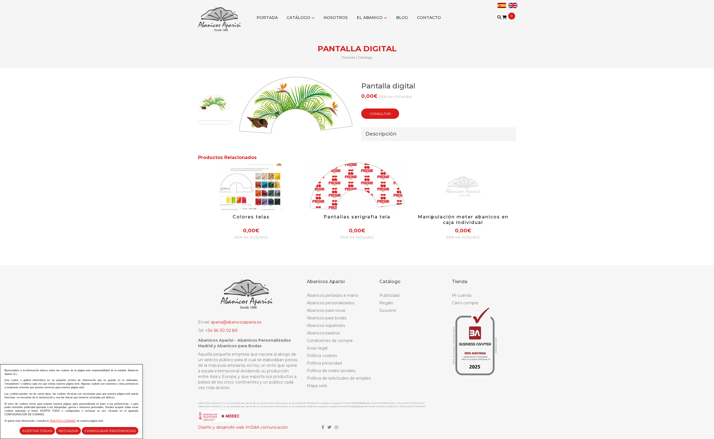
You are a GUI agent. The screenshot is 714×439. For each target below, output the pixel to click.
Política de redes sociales (331, 370)
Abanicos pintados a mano (332, 295)
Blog (402, 17)
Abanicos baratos (323, 333)
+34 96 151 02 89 (221, 330)
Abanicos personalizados (330, 302)
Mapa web (317, 385)
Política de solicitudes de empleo (339, 378)
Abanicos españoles (326, 325)
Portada (267, 17)
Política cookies (322, 355)
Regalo (386, 302)
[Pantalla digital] (214, 103)
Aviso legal (317, 348)
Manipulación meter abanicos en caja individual (463, 219)
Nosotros (336, 17)
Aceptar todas (37, 431)
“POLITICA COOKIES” (63, 420)
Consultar (380, 114)
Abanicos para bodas (326, 317)
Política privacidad (324, 363)
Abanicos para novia (326, 310)
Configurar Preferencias (110, 431)
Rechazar (68, 431)
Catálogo (299, 17)
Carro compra (465, 302)
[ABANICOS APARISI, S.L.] (221, 15)
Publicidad (389, 295)
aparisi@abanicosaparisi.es (236, 322)
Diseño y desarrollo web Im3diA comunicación (243, 427)
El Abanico (370, 17)
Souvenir (387, 310)
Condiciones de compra (330, 340)
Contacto (429, 17)
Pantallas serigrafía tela (357, 217)
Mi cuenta (461, 295)
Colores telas (251, 217)
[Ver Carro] (504, 17)
